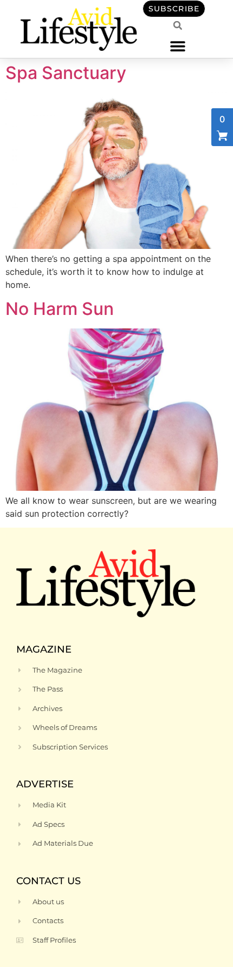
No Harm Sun (59, 308)
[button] (177, 46)
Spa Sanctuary (65, 72)
